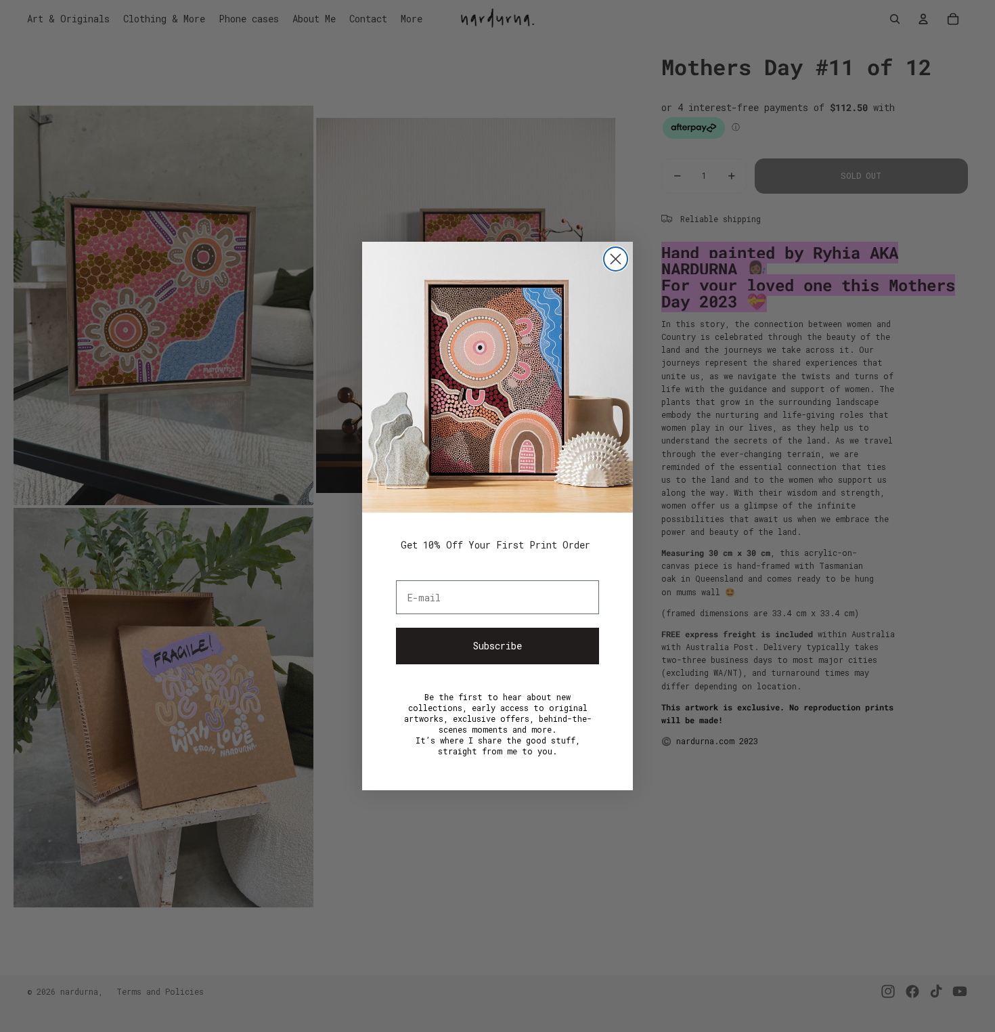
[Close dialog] (615, 259)
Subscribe (497, 645)
